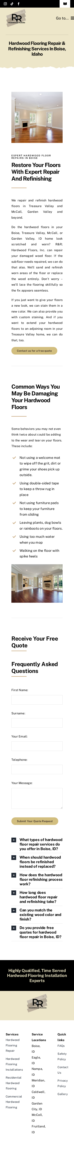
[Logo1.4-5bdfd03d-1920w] (16, 10)
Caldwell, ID (37, 1094)
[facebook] (18, 3)
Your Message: (21, 783)
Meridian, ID (37, 1083)
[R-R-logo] (37, 995)
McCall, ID (37, 1117)
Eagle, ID (36, 1060)
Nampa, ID (37, 1071)
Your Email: (19, 736)
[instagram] (5, 3)
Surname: (18, 713)
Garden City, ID (37, 1106)
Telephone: (19, 760)
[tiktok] (12, 3)
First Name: (19, 690)
